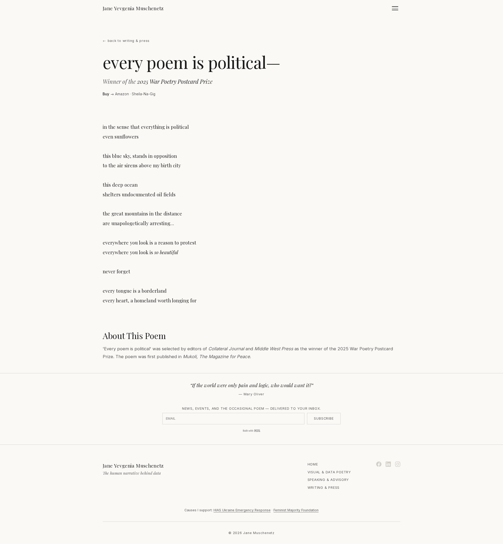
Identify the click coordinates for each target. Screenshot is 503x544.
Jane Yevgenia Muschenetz (133, 8)
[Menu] (395, 8)
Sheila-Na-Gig (143, 94)
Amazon (122, 94)
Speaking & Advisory (328, 480)
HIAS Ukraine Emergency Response (242, 510)
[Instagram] (397, 464)
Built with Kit (251, 430)
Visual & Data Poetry (329, 472)
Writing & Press (324, 488)
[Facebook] (378, 464)
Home (313, 464)
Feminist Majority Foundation (296, 510)
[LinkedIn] (388, 464)
